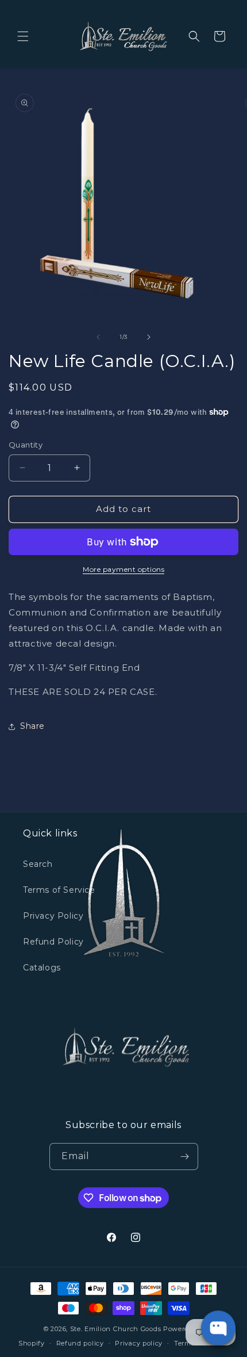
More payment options (123, 569)
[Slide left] (98, 337)
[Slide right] (148, 337)
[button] (23, 36)
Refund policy (80, 1343)
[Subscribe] (185, 1156)
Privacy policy (139, 1343)
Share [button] (32, 726)
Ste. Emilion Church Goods (115, 1329)
